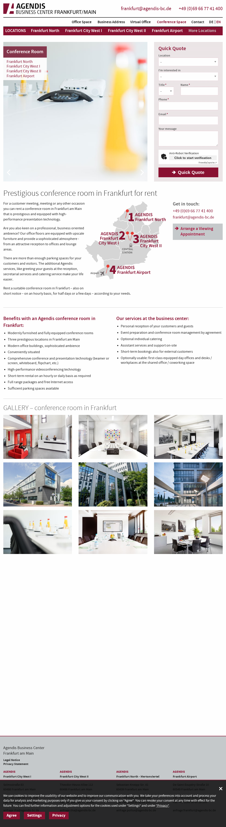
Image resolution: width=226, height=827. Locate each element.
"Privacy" (162, 806)
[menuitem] (81, 22)
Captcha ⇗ (208, 162)
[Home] (49, 8)
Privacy (58, 815)
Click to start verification (192, 158)
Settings (34, 815)
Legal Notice (11, 760)
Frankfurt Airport (20, 76)
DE (211, 22)
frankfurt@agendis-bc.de (146, 8)
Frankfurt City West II (24, 71)
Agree (12, 815)
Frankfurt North (20, 61)
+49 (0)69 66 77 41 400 (201, 8)
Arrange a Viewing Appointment (197, 231)
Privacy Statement (15, 764)
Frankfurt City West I (23, 66)
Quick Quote (191, 172)
